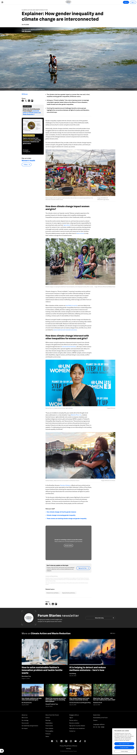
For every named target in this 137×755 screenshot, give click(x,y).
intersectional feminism (69, 346)
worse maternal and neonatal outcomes (65, 330)
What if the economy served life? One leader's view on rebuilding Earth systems (56, 700)
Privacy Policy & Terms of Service (68, 746)
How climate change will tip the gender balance (61, 512)
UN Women (26, 31)
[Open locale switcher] (2, 751)
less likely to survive (71, 305)
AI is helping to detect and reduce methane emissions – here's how (87, 668)
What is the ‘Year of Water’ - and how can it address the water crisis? (104, 699)
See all (112, 633)
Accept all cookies (124, 747)
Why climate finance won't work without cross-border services (79, 699)
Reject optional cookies (124, 743)
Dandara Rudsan (65, 485)
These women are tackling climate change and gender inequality (66, 518)
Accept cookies (68, 545)
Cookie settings (124, 751)
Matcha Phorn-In (76, 415)
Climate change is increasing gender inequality (61, 515)
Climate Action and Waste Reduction (35, 10)
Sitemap (68, 748)
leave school (80, 233)
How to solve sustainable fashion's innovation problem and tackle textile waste (42, 670)
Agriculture (67, 225)
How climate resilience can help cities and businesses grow (31, 699)
